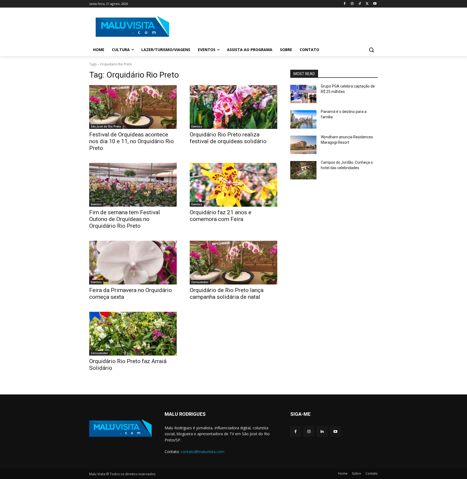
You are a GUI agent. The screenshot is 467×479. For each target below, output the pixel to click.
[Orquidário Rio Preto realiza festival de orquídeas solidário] (233, 107)
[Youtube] (375, 4)
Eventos (196, 126)
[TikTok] (360, 4)
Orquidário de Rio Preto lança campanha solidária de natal (226, 293)
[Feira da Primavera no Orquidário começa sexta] (133, 262)
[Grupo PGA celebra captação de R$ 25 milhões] (303, 94)
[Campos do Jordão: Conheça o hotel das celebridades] (303, 170)
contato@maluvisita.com (202, 451)
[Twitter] (367, 4)
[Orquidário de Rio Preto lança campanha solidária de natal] (233, 262)
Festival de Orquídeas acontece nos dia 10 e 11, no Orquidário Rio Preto (131, 141)
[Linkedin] (322, 431)
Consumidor (199, 282)
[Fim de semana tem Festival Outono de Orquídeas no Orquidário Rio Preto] (133, 185)
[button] (371, 49)
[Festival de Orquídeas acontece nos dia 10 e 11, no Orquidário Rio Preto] (133, 107)
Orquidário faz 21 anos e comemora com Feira (220, 215)
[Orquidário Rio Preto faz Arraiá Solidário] (133, 334)
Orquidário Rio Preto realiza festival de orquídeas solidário (228, 138)
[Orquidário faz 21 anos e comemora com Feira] (233, 185)
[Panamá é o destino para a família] (303, 119)
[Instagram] (352, 4)
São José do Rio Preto (106, 126)
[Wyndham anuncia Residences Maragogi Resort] (303, 145)
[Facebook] (345, 4)
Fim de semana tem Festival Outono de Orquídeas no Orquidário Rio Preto (124, 219)
